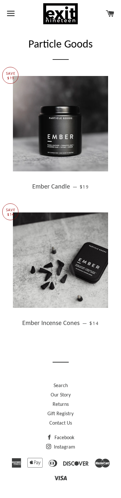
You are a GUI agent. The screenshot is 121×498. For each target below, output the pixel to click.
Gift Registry (60, 414)
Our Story (61, 395)
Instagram (64, 447)
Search (61, 385)
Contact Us (60, 423)
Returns (61, 404)
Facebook (63, 437)
